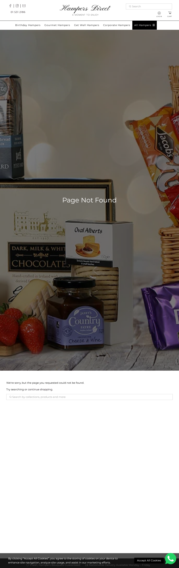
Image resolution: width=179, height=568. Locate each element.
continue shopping (40, 389)
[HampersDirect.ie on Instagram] (18, 6)
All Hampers (142, 25)
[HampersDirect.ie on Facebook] (11, 6)
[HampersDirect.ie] (85, 10)
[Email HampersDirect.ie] (24, 6)
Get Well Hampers (86, 25)
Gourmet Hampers (57, 25)
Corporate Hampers (116, 25)
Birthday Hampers (28, 25)
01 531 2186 (18, 12)
